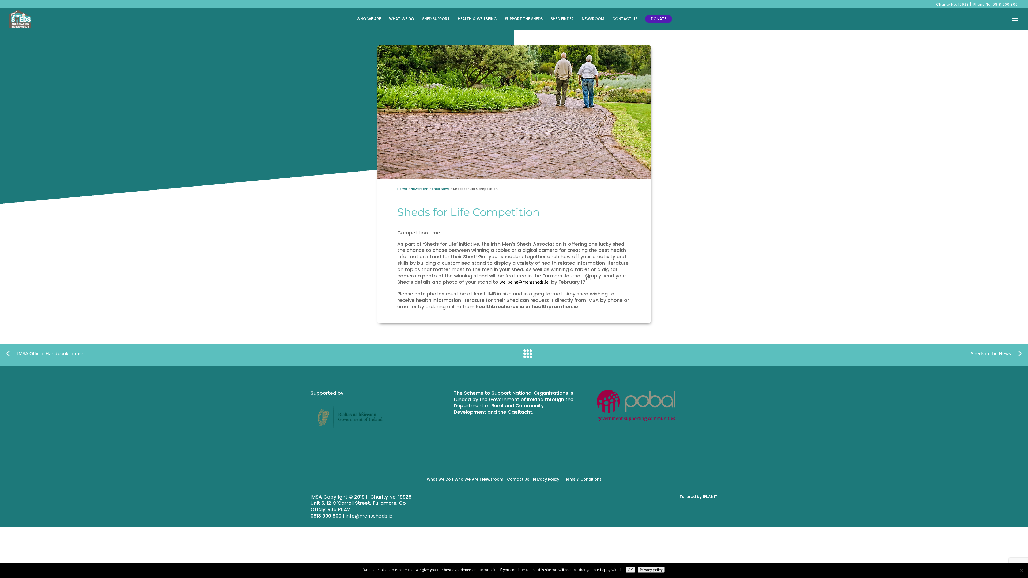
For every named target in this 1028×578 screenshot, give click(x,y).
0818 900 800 (1005, 4)
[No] (1021, 570)
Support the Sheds (524, 18)
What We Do (401, 18)
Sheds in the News (991, 353)
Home (402, 189)
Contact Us (624, 18)
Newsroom (593, 18)
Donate (658, 18)
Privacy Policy (546, 479)
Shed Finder (562, 18)
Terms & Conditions (582, 479)
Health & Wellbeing (477, 18)
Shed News (441, 189)
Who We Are (369, 18)
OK (630, 570)
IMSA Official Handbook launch (51, 353)
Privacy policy (651, 570)
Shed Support (436, 18)
